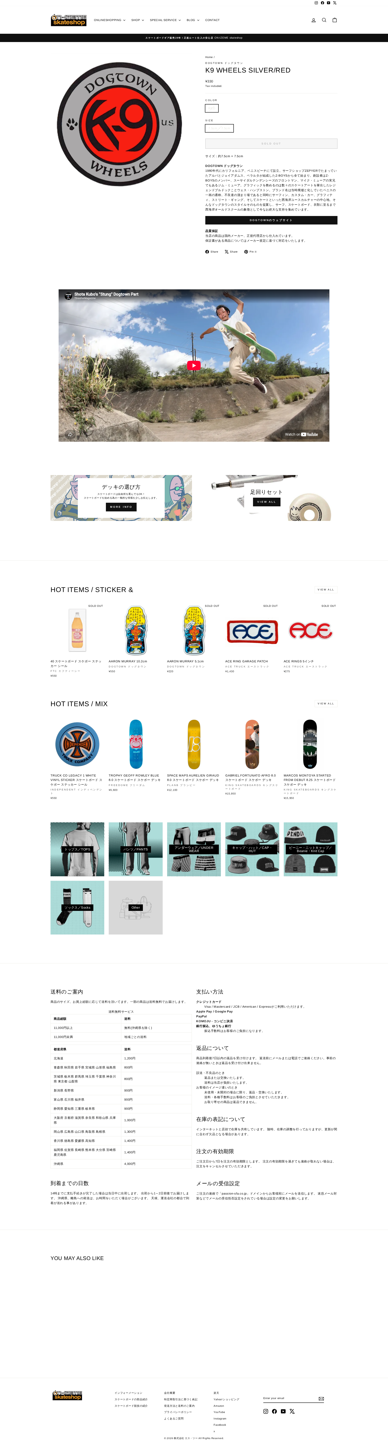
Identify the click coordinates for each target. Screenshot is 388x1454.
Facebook (220, 1424)
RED (211, 108)
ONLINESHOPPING (108, 20)
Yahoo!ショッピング (226, 1399)
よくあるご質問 (173, 1418)
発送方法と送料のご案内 (179, 1405)
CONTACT (212, 20)
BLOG (191, 20)
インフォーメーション (128, 1392)
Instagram (220, 1418)
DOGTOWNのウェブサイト (271, 220)
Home (209, 57)
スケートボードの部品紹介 (131, 1399)
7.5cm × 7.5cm (219, 128)
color (211, 100)
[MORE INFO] (121, 498)
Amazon (219, 1405)
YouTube (219, 1412)
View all (326, 589)
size (209, 120)
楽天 (216, 1392)
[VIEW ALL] (266, 498)
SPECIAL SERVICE (164, 20)
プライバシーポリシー (178, 1412)
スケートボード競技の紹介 (131, 1405)
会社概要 (169, 1392)
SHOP (136, 20)
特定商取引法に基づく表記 (180, 1399)
